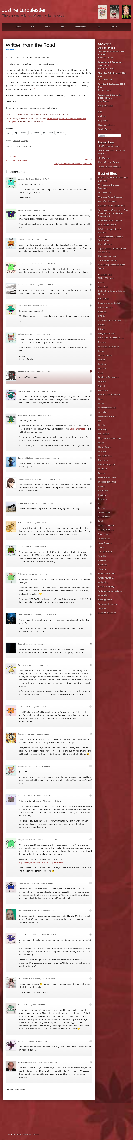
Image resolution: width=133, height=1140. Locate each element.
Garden (101, 386)
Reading (102, 495)
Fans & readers (105, 355)
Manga (101, 442)
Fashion (101, 359)
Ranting (101, 486)
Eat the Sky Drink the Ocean (111, 338)
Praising (101, 473)
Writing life (24, 141)
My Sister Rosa (104, 455)
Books (47, 27)
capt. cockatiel (24, 935)
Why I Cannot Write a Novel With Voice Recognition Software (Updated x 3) (113, 213)
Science (101, 508)
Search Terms (104, 517)
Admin (101, 282)
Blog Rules (103, 120)
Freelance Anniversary (108, 377)
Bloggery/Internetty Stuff (109, 303)
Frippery (102, 381)
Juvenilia (102, 412)
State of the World (106, 525)
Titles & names (104, 543)
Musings (102, 451)
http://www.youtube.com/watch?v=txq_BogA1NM (41, 862)
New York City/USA (107, 464)
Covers (101, 325)
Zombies (102, 608)
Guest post (103, 390)
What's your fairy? (106, 578)
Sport (100, 521)
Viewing (102, 569)
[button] (22, 26)
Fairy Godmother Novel (108, 346)
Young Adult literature (108, 604)
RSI (99, 503)
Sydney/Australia (106, 530)
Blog (62, 27)
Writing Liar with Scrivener (110, 220)
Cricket (101, 329)
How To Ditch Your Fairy (109, 394)
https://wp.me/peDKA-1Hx (22, 146)
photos (82, 429)
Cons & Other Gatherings (109, 320)
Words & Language (106, 586)
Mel (19, 210)
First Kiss (102, 368)
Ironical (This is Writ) (107, 407)
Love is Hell (103, 434)
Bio (32, 27)
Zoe (19, 1005)
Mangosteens (104, 447)
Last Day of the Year (107, 416)
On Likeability (104, 192)
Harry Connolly (24, 615)
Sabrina (21, 665)
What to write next (106, 573)
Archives (102, 116)
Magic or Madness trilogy (109, 438)
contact (36, 1134)
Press (18, 27)
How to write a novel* (108, 256)
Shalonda (22, 796)
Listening (102, 429)
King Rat (21, 415)
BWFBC (101, 316)
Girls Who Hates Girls (107, 201)
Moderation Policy (106, 125)
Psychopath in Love (107, 477)
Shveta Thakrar (24, 391)
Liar (99, 421)
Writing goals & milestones (110, 591)
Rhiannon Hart (24, 979)
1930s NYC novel (106, 278)
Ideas (100, 399)
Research (102, 499)
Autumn (21, 523)
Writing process (105, 599)
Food (100, 372)
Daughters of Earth (106, 333)
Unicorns (102, 560)
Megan (21, 179)
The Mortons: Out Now (108, 146)
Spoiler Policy (104, 129)
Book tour (16, 141)
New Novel (103, 460)
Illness (101, 403)
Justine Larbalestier (24, 10)
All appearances (105, 105)
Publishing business (107, 482)
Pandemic (102, 468)
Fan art (101, 351)
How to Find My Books (108, 162)
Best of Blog (103, 298)
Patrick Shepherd (25, 1062)
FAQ (98, 27)
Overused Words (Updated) (110, 197)
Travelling (102, 556)
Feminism (102, 364)
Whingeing (103, 582)
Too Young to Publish (107, 260)
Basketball (103, 286)
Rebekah (21, 644)
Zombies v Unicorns (107, 612)
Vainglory (102, 564)
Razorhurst (103, 490)
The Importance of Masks (109, 166)
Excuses (102, 342)
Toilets (101, 547)
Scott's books (104, 512)
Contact (114, 27)
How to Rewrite (105, 244)
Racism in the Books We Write (111, 205)
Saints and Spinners (26, 458)
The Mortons (104, 158)
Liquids (101, 425)
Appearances (80, 27)
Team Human (104, 534)
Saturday (74, 429)
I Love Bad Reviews (107, 225)
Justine (21, 372)
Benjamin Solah (24, 911)
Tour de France (105, 551)
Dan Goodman (24, 264)
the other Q (22, 285)
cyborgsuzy (22, 503)
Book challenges (105, 307)
